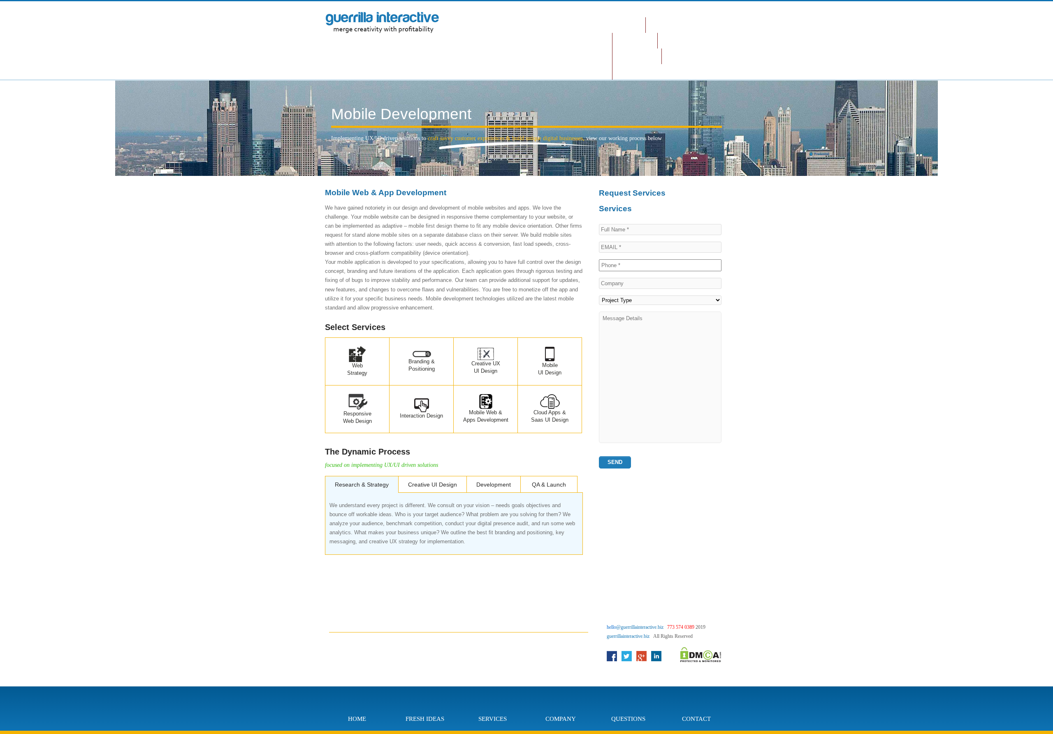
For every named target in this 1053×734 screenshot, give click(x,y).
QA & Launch (549, 484)
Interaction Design (421, 416)
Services (635, 40)
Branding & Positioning (421, 365)
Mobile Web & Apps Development (485, 416)
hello (635, 627)
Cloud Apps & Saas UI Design (549, 416)
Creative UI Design (432, 484)
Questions (637, 56)
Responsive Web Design (357, 417)
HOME (629, 25)
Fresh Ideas (672, 25)
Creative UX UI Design (485, 367)
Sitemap (633, 72)
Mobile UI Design (549, 369)
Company (679, 40)
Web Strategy (357, 369)
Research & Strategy (362, 484)
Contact (682, 56)
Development (493, 484)
